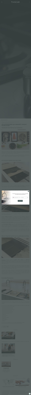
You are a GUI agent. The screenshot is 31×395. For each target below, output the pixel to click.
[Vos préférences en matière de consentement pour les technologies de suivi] (29, 393)
